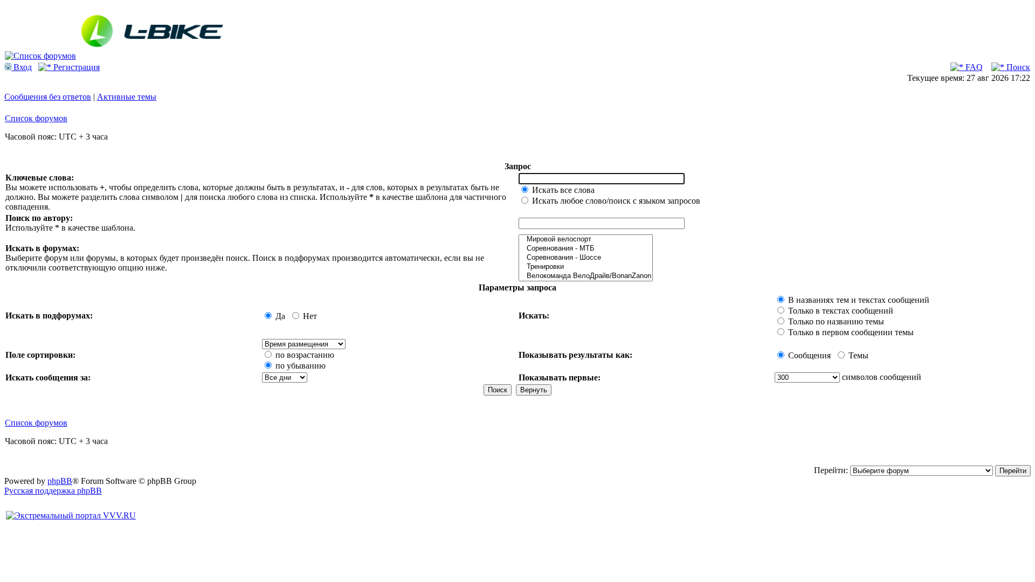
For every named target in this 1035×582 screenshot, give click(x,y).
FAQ (973, 67)
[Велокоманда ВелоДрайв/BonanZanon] (585, 276)
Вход (21, 67)
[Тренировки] (585, 267)
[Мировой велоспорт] (585, 239)
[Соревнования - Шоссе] (585, 257)
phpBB (59, 481)
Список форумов (36, 118)
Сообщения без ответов (47, 96)
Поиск (1017, 67)
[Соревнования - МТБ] (585, 248)
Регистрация (75, 67)
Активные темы (126, 96)
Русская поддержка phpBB (53, 490)
